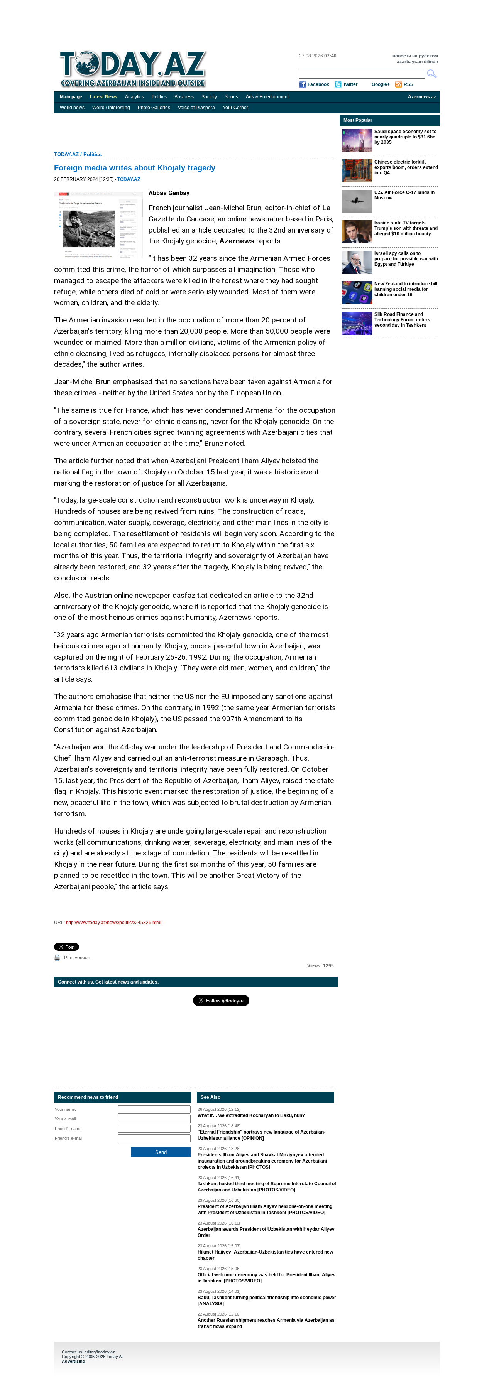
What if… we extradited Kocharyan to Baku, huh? (251, 1115)
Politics (159, 97)
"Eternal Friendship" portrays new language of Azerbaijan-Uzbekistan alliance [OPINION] (261, 1135)
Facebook (318, 84)
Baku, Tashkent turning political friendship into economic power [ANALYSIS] (267, 1300)
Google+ (381, 84)
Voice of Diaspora (196, 107)
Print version (77, 957)
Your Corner (235, 107)
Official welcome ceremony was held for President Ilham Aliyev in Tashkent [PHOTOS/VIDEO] (267, 1278)
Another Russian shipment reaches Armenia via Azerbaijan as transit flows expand (266, 1323)
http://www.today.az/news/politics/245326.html (113, 922)
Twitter (350, 84)
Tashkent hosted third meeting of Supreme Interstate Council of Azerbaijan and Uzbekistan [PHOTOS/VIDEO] (267, 1187)
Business (184, 97)
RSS (408, 84)
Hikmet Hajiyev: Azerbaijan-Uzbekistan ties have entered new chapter (265, 1255)
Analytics (134, 97)
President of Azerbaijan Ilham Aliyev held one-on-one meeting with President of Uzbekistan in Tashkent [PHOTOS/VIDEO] (265, 1209)
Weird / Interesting (111, 107)
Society (209, 97)
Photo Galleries (154, 107)
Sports (231, 97)
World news (72, 107)
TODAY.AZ (66, 154)
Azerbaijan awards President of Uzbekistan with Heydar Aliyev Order (266, 1232)
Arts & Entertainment (267, 97)
